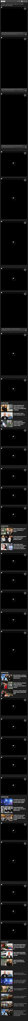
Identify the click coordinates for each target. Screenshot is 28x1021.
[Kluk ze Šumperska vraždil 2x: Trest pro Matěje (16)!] (7, 989)
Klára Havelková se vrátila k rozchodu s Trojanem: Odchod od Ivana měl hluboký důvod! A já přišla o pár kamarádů (20, 1013)
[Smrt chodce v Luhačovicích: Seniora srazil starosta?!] (7, 997)
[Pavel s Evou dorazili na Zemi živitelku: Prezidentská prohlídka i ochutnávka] (7, 1004)
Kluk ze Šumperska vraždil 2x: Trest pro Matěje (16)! (20, 989)
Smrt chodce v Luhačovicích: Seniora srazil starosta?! (20, 997)
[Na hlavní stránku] (3, 1)
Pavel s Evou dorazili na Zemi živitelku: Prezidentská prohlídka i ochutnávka (20, 1004)
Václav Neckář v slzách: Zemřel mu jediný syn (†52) (20, 973)
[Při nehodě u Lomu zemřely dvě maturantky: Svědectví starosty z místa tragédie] (7, 981)
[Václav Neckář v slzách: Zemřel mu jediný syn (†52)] (7, 973)
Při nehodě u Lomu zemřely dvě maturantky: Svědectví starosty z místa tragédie (20, 981)
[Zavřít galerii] (26, 1)
